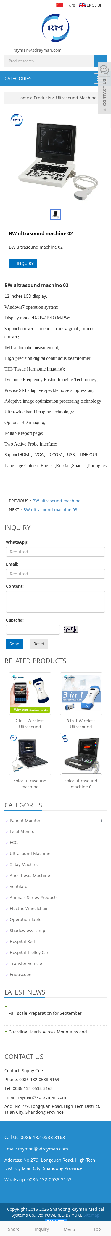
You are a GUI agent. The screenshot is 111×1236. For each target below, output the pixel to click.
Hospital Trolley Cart (30, 952)
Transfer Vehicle (26, 963)
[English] (90, 4)
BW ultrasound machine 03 (50, 509)
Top (97, 1229)
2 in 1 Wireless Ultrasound (29, 724)
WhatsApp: (17, 542)
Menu (69, 1229)
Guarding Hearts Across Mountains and (48, 1032)
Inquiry (42, 1229)
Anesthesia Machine (30, 875)
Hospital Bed (22, 941)
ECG (14, 842)
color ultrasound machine (30, 784)
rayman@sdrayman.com (37, 50)
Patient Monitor (25, 820)
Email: (12, 564)
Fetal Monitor (23, 831)
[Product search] (100, 61)
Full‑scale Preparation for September (45, 1013)
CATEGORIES (18, 78)
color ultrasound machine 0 (81, 784)
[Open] (104, 89)
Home (23, 98)
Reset (38, 644)
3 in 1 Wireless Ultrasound (81, 724)
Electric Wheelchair (29, 908)
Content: (15, 586)
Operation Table (25, 919)
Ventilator (19, 886)
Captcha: (15, 620)
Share (14, 1229)
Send (14, 644)
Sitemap (91, 1215)
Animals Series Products (34, 897)
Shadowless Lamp (27, 930)
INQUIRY (25, 263)
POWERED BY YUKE (64, 1215)
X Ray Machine (24, 864)
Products (43, 98)
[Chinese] (65, 4)
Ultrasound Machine (75, 98)
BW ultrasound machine (57, 501)
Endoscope (20, 974)
